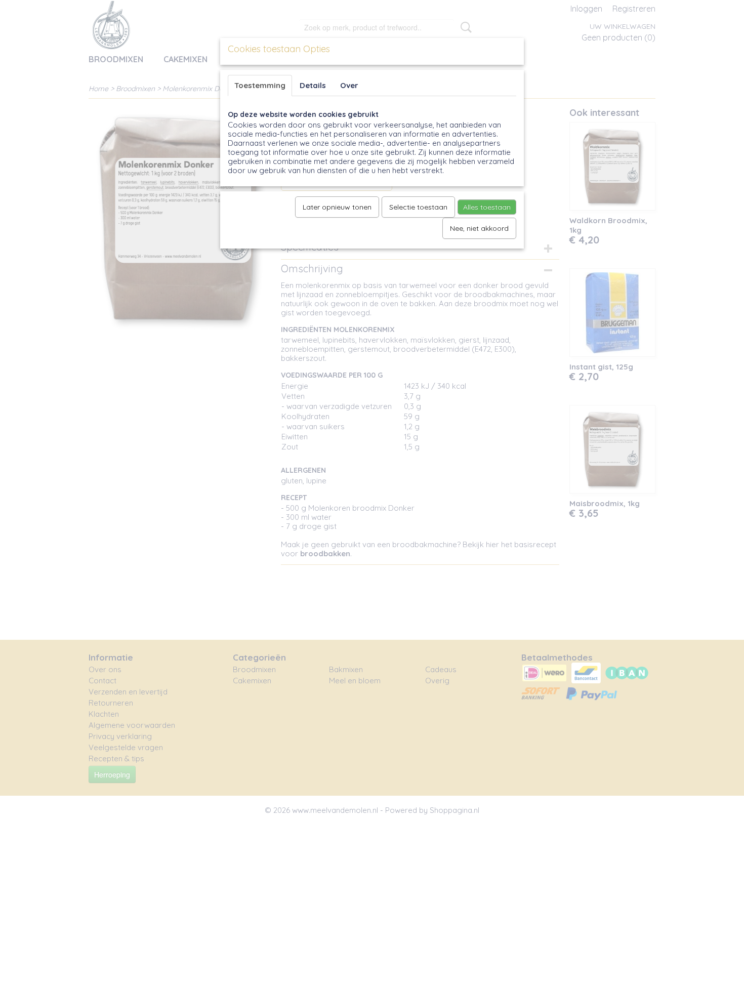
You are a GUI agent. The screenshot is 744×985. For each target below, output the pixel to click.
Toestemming (259, 85)
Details (313, 85)
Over (349, 85)
